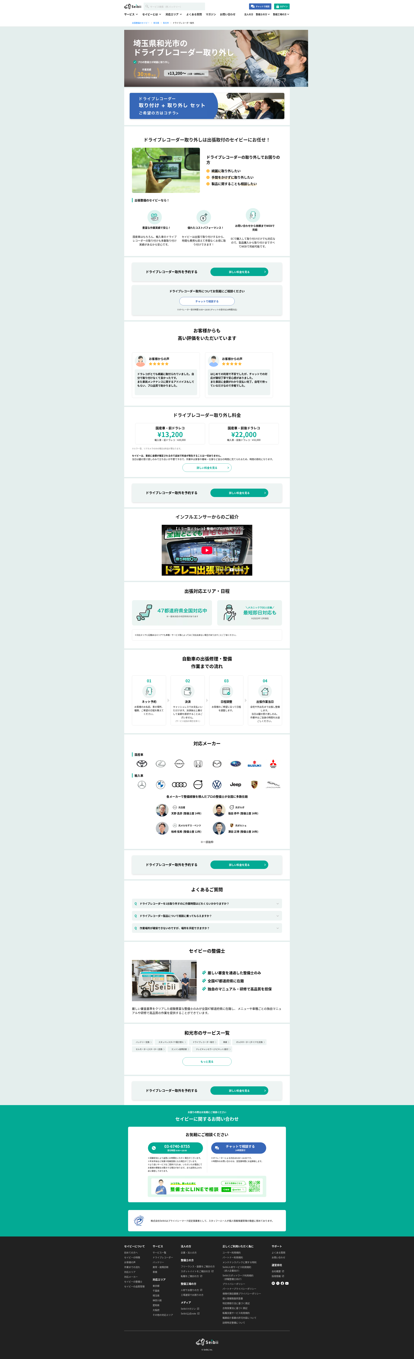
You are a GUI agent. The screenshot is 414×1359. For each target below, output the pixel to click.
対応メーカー (131, 1276)
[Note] (273, 1284)
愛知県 (156, 1305)
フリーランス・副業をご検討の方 (198, 1266)
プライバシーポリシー (234, 1283)
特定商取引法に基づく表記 (236, 1303)
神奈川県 (157, 1300)
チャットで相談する (207, 301)
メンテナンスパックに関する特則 (239, 1262)
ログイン (284, 6)
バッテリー (158, 1262)
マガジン (211, 14)
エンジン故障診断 (179, 1049)
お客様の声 (130, 1262)
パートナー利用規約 (233, 1257)
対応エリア (130, 1271)
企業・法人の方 (189, 1252)
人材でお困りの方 (190, 1290)
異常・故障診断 (161, 1267)
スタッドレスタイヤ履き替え (171, 1042)
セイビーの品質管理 (134, 1286)
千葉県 (156, 1290)
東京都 (156, 1285)
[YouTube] (287, 1284)
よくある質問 (194, 14)
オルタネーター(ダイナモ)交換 (249, 1042)
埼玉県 (156, 1295)
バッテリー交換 (142, 1042)
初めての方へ (131, 1252)
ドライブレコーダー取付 (203, 1042)
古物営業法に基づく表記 (235, 1308)
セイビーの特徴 (132, 1257)
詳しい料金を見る (239, 272)
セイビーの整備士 (133, 1281)
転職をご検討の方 (190, 1276)
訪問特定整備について (234, 1322)
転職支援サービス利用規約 (236, 1312)
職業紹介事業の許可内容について (239, 1317)
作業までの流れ (132, 1267)
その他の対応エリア (163, 1314)
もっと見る (207, 1061)
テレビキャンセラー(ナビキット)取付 (212, 1049)
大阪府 (156, 1310)
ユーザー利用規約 (232, 1252)
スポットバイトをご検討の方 (195, 1271)
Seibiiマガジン (188, 1308)
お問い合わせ (227, 14)
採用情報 (276, 1276)
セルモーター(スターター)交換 (149, 1049)
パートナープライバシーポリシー (239, 1288)
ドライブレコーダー (163, 1257)
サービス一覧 (159, 1252)
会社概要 (276, 1271)
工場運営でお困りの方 (192, 1294)
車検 (225, 1042)
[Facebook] (282, 1284)
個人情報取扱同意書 (233, 1298)
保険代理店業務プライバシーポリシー (242, 1293)
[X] (277, 1284)
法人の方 (248, 14)
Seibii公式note (188, 1313)
